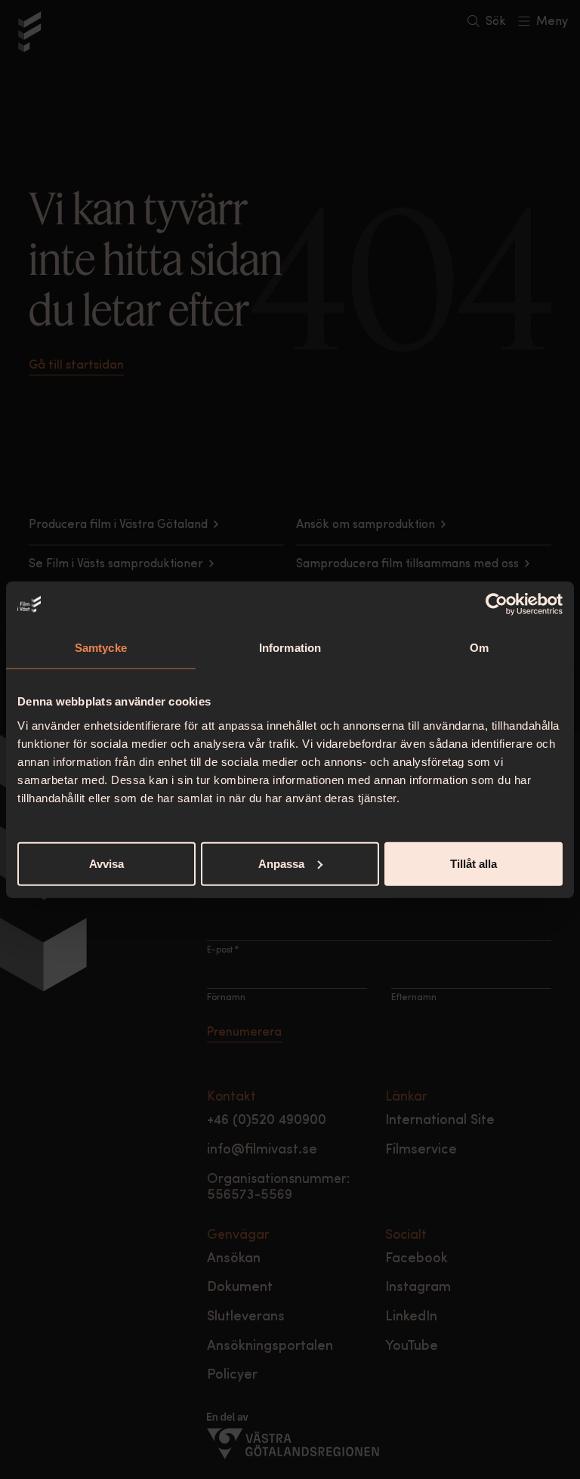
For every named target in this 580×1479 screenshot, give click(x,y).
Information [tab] (290, 647)
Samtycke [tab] (101, 647)
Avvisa (106, 863)
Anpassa (281, 863)
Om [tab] (479, 647)
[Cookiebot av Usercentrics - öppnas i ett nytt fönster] (496, 604)
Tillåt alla (473, 863)
